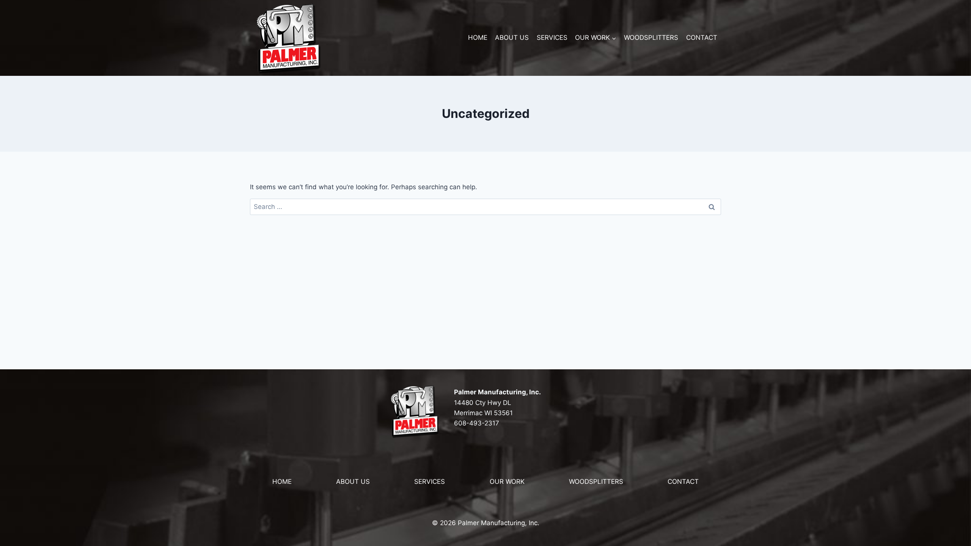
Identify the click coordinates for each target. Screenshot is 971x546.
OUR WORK (507, 481)
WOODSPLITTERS (651, 37)
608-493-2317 (476, 423)
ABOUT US (512, 37)
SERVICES (552, 37)
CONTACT (701, 37)
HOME (477, 37)
